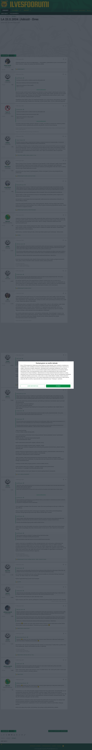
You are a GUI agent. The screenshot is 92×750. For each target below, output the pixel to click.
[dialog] (46, 375)
